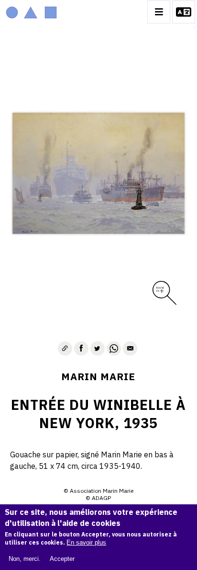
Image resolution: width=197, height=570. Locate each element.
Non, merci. (25, 558)
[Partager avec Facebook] (81, 348)
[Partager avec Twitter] (97, 348)
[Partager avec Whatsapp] (114, 348)
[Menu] (158, 11)
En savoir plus (86, 542)
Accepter (62, 558)
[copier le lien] (65, 348)
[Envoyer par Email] (130, 348)
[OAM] (31, 11)
